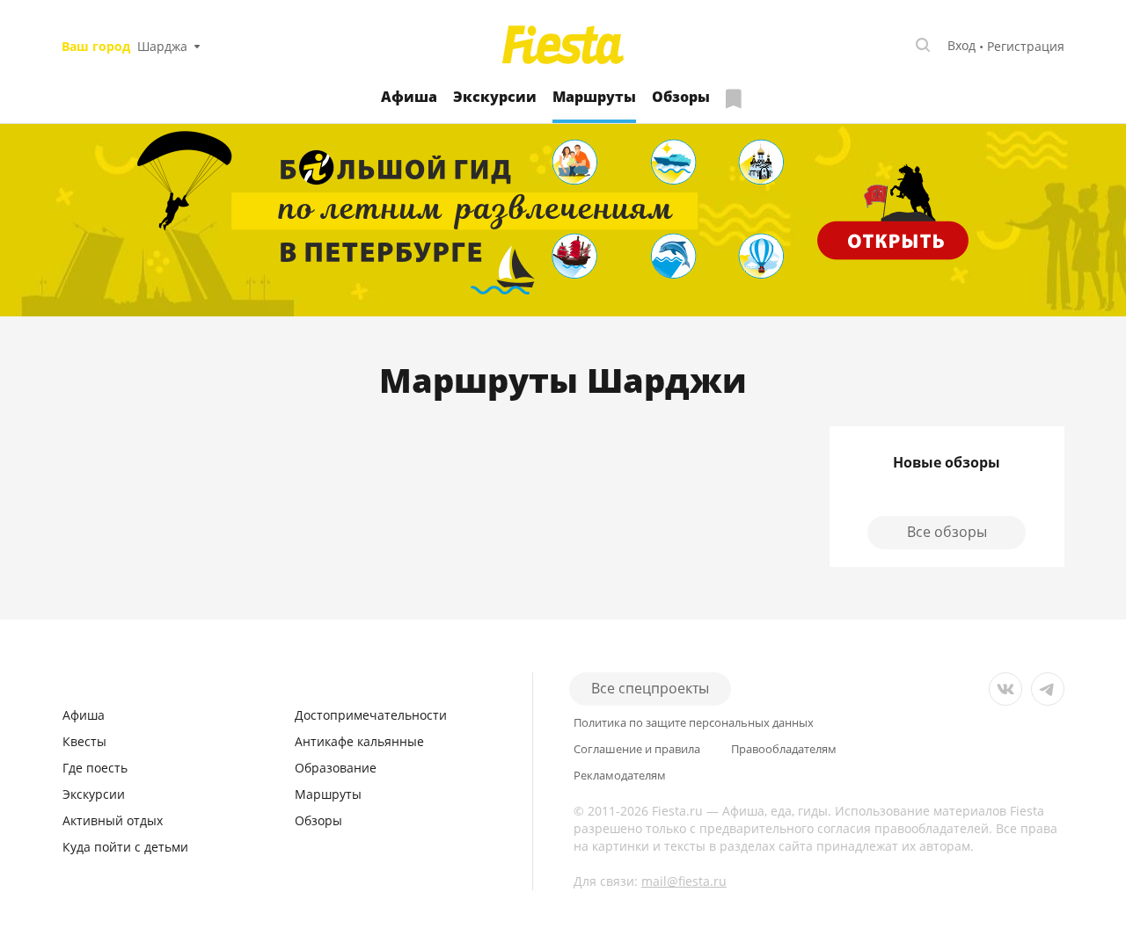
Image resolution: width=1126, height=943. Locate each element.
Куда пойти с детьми (125, 846)
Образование (336, 767)
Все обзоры (947, 531)
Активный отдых (112, 820)
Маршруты (328, 794)
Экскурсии (495, 96)
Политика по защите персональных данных (694, 722)
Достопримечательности (371, 715)
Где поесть (95, 767)
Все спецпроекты (650, 688)
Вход (961, 45)
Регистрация (1025, 46)
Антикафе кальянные (359, 741)
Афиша (409, 96)
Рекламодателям (620, 775)
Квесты (84, 741)
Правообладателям (784, 749)
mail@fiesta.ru (684, 881)
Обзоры (681, 96)
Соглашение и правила (637, 749)
